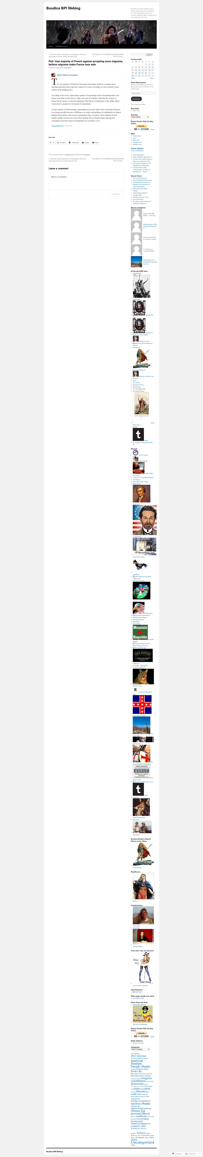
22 (146, 73)
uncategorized (137, 1121)
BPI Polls (135, 378)
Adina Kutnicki (142, 461)
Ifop (65, 89)
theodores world (148, 782)
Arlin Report (136, 479)
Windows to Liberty (138, 1043)
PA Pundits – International (140, 666)
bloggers (139, 1069)
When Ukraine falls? (138, 155)
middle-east (136, 1093)
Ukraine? (135, 191)
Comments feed (137, 142)
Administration (137, 273)
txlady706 (135, 797)
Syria (152, 1116)
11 (132, 70)
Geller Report (146, 615)
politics (133, 1116)
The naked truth (137, 195)
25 (132, 76)
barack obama (140, 1066)
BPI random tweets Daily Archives (141, 1074)
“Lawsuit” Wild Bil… (151, 239)
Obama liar (138, 1110)
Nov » (152, 78)
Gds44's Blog (148, 613)
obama (145, 1103)
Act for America (143, 455)
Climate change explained (140, 193)
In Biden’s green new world (140, 197)
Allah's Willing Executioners (67, 74)
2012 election (138, 1056)
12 (136, 70)
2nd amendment (135, 1053)
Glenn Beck (136, 928)
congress (146, 1078)
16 (149, 70)
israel (142, 1088)
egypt (146, 1084)
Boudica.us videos (144, 341)
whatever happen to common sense (140, 1125)
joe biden (133, 1092)
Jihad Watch (136, 622)
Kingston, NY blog (138, 385)
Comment (115, 194)
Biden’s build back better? (140, 189)
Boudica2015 (136, 347)
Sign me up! (136, 99)
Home (51, 46)
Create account (137, 136)
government (139, 1137)
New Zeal (143, 648)
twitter (138, 1119)
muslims (136, 1103)
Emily (145, 214)
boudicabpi (67, 67)
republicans (141, 1116)
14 (142, 70)
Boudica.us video (136, 1135)
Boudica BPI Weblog (63, 7)
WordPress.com (137, 144)
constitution (138, 1081)
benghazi (133, 1069)
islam (136, 1088)
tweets (133, 1119)
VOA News (136, 819)
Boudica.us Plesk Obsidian (140, 335)
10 (152, 67)
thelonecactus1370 (148, 260)
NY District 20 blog (138, 391)
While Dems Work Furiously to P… (150, 226)
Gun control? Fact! (138, 199)
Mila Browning (147, 224)
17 (152, 70)
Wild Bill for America (138, 1128)
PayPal (152, 129)
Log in (134, 138)
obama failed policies (141, 1108)
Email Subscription (138, 82)
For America (136, 382)
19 (136, 73)
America (141, 1132)
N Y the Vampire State (139, 389)
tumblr (146, 440)
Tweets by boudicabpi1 (137, 150)
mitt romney (135, 1096)
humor (150, 1086)
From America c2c (136, 1086)
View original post (57, 126)
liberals (140, 1091)
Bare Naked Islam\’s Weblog (141, 482)
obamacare (135, 1106)
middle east (144, 1094)
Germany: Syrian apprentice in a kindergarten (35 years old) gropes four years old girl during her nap (67, 55)
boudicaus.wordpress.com (146, 376)
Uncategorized (69, 154)
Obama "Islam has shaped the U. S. (142, 157)
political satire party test (139, 1004)
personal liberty (140, 1113)
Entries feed (136, 140)
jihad (147, 1088)
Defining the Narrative (139, 581)
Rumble (135, 427)
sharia (148, 1116)
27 (139, 76)
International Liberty (138, 619)
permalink (87, 154)
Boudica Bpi (136, 1071)
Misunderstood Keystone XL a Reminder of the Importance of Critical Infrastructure (141, 184)
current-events (149, 1081)
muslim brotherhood (140, 1100)
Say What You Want (138, 998)
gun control (144, 1086)
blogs (146, 1069)
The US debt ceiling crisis (140, 178)
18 (132, 73)
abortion (133, 1133)
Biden (148, 1133)
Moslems (147, 1096)
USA (133, 1145)
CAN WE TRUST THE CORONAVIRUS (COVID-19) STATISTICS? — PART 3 (141, 169)
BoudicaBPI (145, 1135)
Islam (152, 1137)
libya (147, 1092)
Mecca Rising (136, 387)
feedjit (140, 992)
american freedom (137, 1062)
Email (134, 380)
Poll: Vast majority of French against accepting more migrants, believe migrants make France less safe (86, 62)
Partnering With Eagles (139, 668)
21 (142, 73)
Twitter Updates (137, 148)
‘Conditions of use (61, 46)
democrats (137, 1083)
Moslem (142, 1096)
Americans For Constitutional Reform (143, 477)
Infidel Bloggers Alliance (140, 617)
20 (139, 73)
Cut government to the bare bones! (142, 180)
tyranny (145, 1118)
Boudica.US (149, 333)
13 (139, 70)
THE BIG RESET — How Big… (149, 215)
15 (146, 70)
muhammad (135, 1098)
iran (132, 1089)
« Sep (133, 78)
